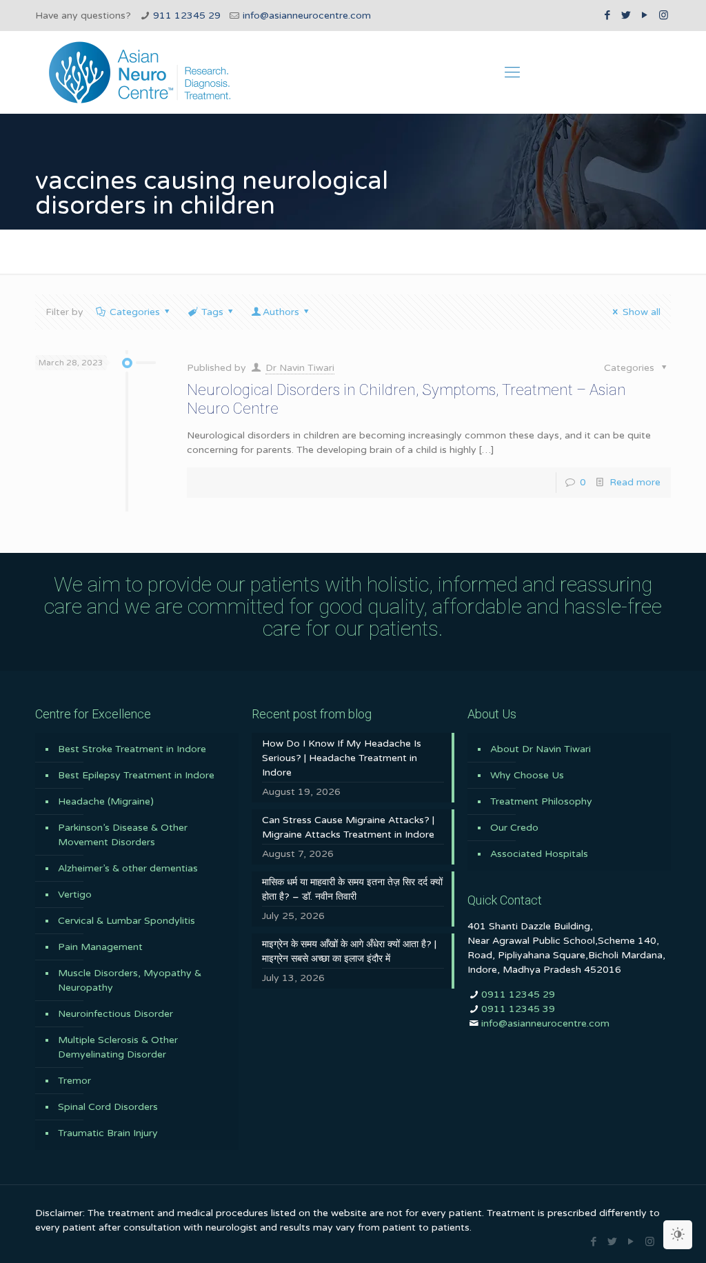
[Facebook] (608, 15)
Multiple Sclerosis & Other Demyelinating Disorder (118, 1047)
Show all (641, 312)
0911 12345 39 (518, 1009)
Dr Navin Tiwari (299, 368)
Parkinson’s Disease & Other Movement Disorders (123, 835)
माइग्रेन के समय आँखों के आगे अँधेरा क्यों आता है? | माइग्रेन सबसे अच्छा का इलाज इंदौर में (349, 951)
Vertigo (75, 894)
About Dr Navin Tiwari (540, 749)
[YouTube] (645, 15)
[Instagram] (663, 15)
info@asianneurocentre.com (307, 15)
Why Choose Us (527, 775)
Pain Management (100, 947)
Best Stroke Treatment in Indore (132, 749)
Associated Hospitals (539, 854)
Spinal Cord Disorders (108, 1107)
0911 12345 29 (518, 994)
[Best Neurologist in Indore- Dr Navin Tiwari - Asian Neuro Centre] (139, 72)
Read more (634, 482)
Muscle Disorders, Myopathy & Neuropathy (129, 980)
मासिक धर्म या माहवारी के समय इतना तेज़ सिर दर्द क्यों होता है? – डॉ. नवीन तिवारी (352, 889)
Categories (135, 312)
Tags (212, 312)
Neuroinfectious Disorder (115, 1014)
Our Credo (514, 827)
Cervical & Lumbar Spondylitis (126, 921)
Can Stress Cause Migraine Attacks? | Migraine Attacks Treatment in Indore (348, 827)
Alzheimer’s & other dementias (128, 868)
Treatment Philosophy (541, 801)
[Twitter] (626, 15)
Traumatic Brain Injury (108, 1133)
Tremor (74, 1081)
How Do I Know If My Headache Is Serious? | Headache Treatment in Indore (341, 758)
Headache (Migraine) (106, 801)
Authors (281, 312)
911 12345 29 (187, 15)
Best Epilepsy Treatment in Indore (136, 775)
